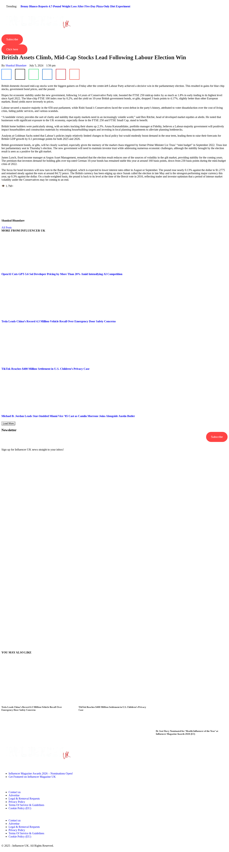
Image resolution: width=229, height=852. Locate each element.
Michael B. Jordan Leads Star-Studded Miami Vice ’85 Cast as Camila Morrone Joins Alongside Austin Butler (68, 416)
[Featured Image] (37, 704)
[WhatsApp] (34, 74)
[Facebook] (6, 74)
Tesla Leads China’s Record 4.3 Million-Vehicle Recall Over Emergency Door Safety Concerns (58, 321)
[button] (114, 12)
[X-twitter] (25, 763)
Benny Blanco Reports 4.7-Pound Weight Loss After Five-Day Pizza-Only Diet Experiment (75, 6)
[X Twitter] (20, 74)
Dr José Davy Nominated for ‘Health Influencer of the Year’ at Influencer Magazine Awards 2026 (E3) (187, 732)
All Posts (6, 227)
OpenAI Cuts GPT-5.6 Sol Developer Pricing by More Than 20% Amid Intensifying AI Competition (61, 274)
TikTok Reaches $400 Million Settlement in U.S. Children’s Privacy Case (45, 368)
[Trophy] (34, 763)
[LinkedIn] (47, 74)
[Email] (74, 74)
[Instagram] (5, 763)
